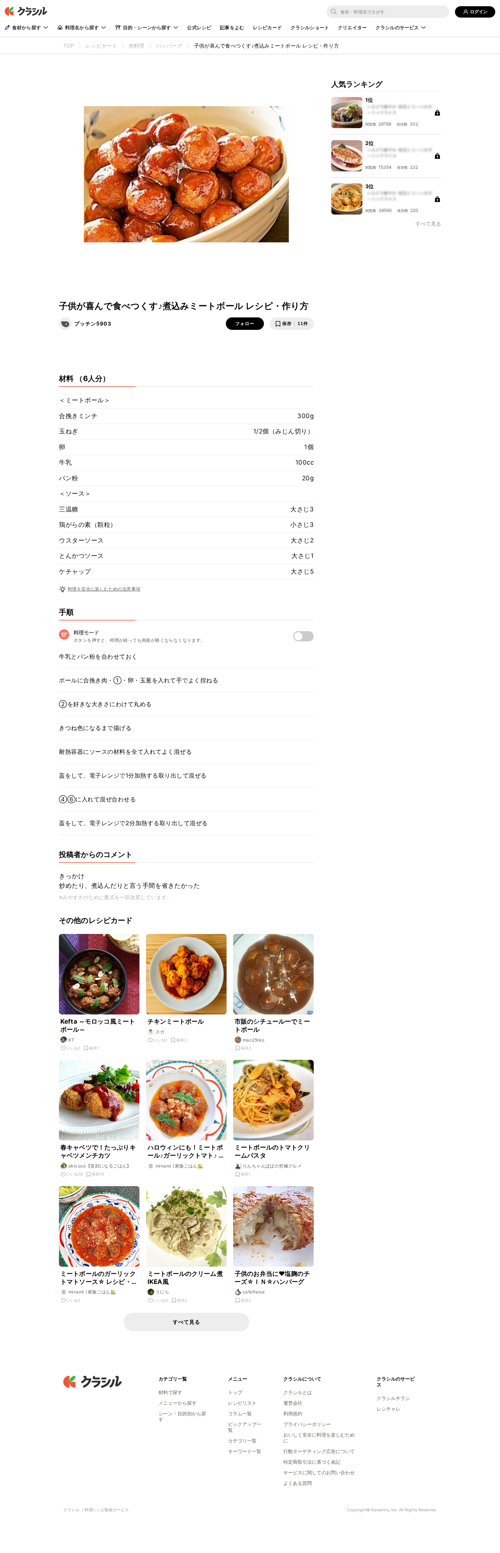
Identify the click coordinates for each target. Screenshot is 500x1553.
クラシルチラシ (393, 1398)
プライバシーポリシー (307, 1424)
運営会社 (292, 1403)
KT (71, 1040)
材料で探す (170, 1392)
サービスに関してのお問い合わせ (319, 1472)
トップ (235, 1392)
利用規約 (292, 1413)
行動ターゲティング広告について (319, 1451)
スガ (160, 1032)
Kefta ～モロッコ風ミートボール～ (97, 1025)
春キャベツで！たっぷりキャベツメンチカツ (98, 1151)
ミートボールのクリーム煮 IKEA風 (186, 1277)
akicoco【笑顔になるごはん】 (99, 1166)
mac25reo (253, 1040)
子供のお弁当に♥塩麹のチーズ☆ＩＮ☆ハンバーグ (272, 1277)
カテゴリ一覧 (242, 1441)
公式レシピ (199, 27)
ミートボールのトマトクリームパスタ (272, 1151)
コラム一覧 (240, 1413)
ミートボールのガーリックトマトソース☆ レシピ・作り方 (99, 1278)
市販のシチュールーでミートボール (272, 1025)
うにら (162, 1292)
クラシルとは (297, 1392)
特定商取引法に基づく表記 (311, 1462)
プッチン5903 (92, 323)
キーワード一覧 (244, 1451)
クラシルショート (310, 27)
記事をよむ (232, 27)
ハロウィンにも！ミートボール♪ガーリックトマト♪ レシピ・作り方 (186, 1151)
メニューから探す (177, 1403)
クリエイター (352, 27)
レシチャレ (388, 1409)
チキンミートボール (176, 1021)
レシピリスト (242, 1403)
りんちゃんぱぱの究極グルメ (272, 1166)
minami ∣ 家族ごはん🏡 (179, 1166)
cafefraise (254, 1292)
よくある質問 (297, 1483)
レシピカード (267, 27)
